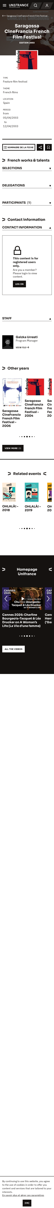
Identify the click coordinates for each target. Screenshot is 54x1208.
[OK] (27, 1203)
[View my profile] (47, 5)
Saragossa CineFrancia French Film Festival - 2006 (11, 418)
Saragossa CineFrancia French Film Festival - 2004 (34, 408)
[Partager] (40, 147)
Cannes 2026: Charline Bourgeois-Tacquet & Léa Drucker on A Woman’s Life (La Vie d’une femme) (21, 620)
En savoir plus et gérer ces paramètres (23, 1195)
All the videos (13, 649)
